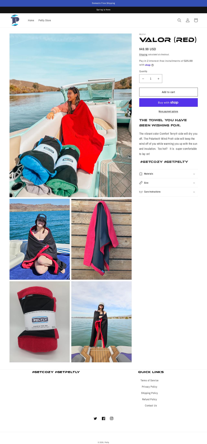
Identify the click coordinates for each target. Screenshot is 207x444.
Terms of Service (149, 380)
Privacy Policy (149, 386)
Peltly (107, 442)
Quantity (143, 71)
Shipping (143, 54)
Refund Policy (149, 399)
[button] (179, 20)
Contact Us (151, 405)
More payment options (168, 111)
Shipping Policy (149, 393)
